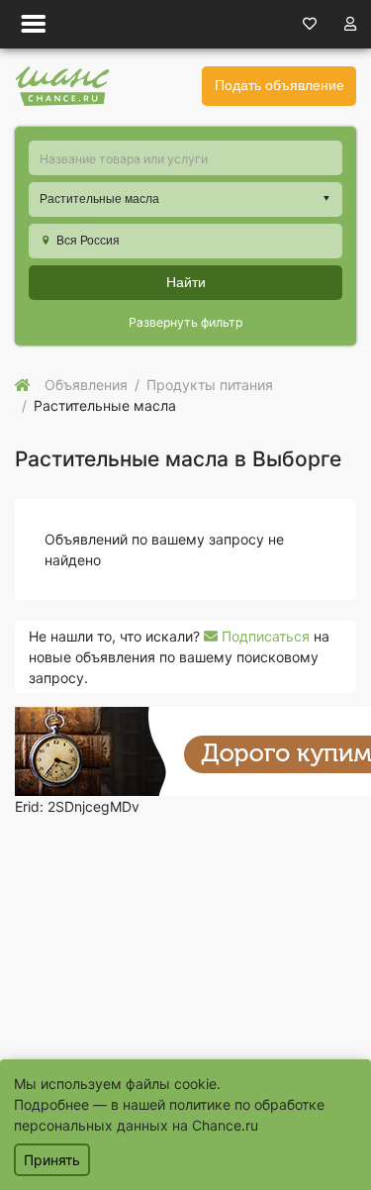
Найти (186, 282)
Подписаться (264, 636)
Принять (52, 1159)
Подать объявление (279, 85)
